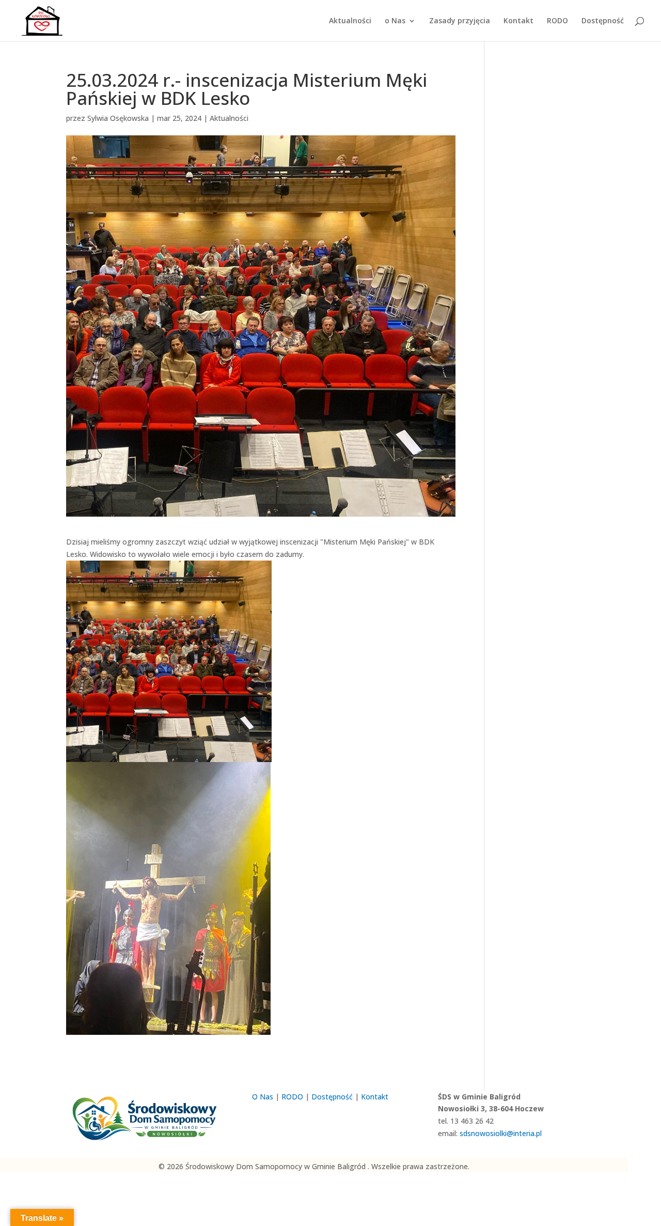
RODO (557, 21)
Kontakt (518, 21)
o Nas (395, 21)
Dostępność (602, 21)
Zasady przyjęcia (459, 21)
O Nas (262, 1096)
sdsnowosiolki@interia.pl (501, 1133)
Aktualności (350, 21)
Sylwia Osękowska (118, 118)
